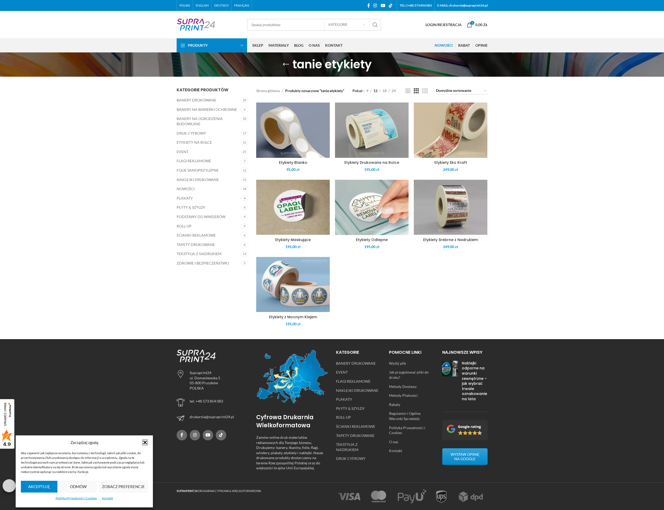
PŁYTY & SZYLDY (191, 207)
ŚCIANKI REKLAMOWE (196, 235)
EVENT (182, 151)
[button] (145, 442)
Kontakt (107, 498)
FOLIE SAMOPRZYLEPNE (198, 170)
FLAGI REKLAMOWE (194, 161)
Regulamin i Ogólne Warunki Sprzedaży (405, 416)
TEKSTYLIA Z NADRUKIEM (199, 253)
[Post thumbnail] (450, 382)
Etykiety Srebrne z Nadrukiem (450, 239)
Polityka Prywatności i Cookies (76, 498)
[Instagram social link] (375, 5)
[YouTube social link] (383, 5)
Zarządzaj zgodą (9, 485)
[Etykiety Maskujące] (293, 207)
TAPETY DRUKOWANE (196, 244)
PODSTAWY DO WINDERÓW (201, 216)
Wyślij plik (397, 363)
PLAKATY (185, 198)
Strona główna (268, 90)
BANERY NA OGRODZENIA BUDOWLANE (200, 121)
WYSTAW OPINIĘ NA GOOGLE (465, 456)
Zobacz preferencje (123, 486)
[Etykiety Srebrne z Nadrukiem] (450, 207)
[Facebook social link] (369, 5)
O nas (393, 442)
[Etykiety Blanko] (293, 130)
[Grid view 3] (416, 91)
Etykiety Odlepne (372, 239)
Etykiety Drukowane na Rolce (371, 162)
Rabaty (394, 404)
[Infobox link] (213, 418)
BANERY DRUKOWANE (196, 100)
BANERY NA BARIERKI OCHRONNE (207, 109)
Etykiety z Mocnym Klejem (293, 317)
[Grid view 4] (425, 91)
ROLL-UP (184, 226)
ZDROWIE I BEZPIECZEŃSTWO (203, 263)
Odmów (78, 486)
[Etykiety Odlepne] (372, 207)
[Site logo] (196, 24)
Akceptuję (39, 486)
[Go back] (285, 64)
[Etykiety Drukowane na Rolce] (372, 130)
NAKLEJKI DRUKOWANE (198, 179)
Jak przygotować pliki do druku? (409, 375)
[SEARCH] (375, 25)
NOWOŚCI (186, 189)
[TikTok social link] (390, 5)
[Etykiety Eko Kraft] (450, 130)
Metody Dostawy (403, 386)
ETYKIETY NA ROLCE (194, 142)
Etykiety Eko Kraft (450, 162)
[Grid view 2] (407, 91)
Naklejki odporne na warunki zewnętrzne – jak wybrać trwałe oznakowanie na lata (474, 381)
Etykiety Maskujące (293, 239)
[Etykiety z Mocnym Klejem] (293, 284)
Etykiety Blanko (293, 162)
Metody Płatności (403, 395)
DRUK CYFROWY (191, 133)
